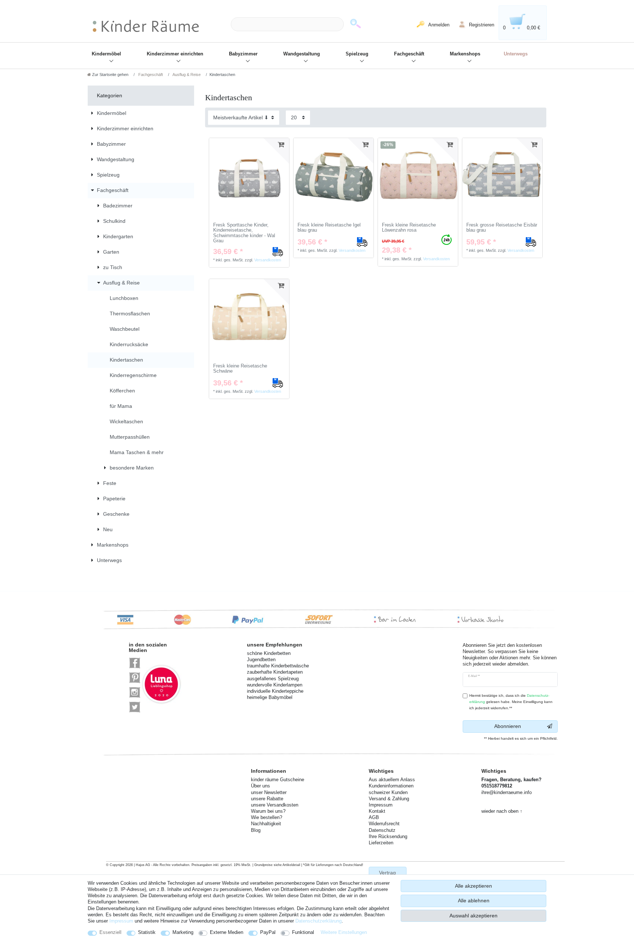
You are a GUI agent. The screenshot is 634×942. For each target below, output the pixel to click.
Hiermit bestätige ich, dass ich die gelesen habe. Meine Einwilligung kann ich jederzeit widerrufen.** (511, 701)
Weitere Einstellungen (344, 932)
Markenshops (465, 54)
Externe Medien (226, 932)
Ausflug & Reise (186, 74)
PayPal (268, 932)
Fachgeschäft (409, 54)
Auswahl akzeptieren (473, 916)
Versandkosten (267, 260)
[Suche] (355, 24)
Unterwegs (516, 54)
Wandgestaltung (301, 54)
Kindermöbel (106, 54)
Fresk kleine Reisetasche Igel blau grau (329, 227)
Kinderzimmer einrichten (175, 54)
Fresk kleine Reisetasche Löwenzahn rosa (409, 227)
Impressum (121, 921)
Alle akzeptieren (473, 886)
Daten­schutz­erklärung (318, 921)
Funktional (303, 932)
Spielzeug (357, 54)
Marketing (182, 932)
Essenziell (110, 932)
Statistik (147, 932)
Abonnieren (507, 726)
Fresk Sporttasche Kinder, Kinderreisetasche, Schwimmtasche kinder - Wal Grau (244, 233)
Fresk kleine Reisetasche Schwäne (240, 368)
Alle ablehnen (473, 900)
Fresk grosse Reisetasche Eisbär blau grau (501, 227)
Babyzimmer (243, 54)
